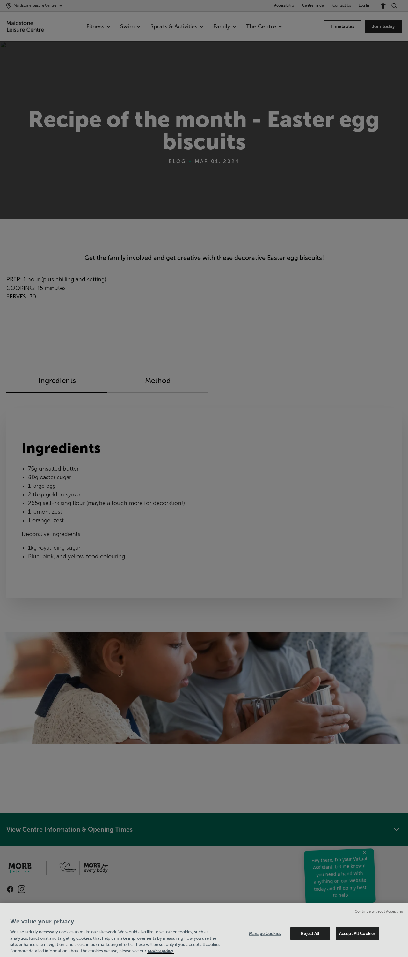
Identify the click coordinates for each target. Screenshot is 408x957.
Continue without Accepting (379, 911)
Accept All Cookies (357, 933)
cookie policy (160, 950)
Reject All (310, 933)
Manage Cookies (265, 933)
